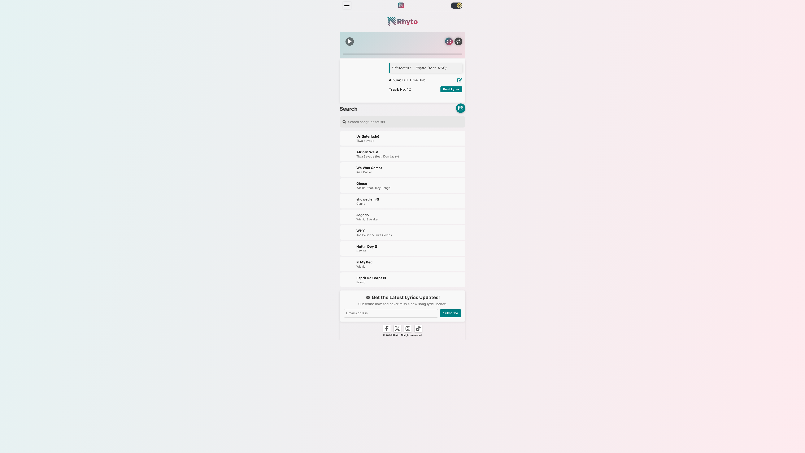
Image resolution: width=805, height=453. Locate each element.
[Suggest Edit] (459, 80)
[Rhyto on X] (397, 328)
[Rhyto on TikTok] (418, 328)
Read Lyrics (451, 89)
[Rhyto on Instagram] (408, 328)
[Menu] (347, 5)
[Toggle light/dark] (456, 6)
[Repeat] (458, 41)
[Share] (460, 108)
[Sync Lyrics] (449, 41)
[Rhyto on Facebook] (387, 328)
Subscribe (450, 313)
